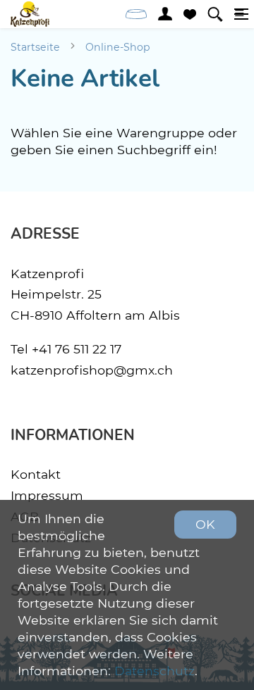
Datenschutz (154, 670)
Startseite (35, 47)
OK (205, 524)
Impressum (47, 495)
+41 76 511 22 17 (76, 348)
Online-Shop (117, 47)
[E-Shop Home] (30, 14)
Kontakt (36, 474)
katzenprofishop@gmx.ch (92, 370)
